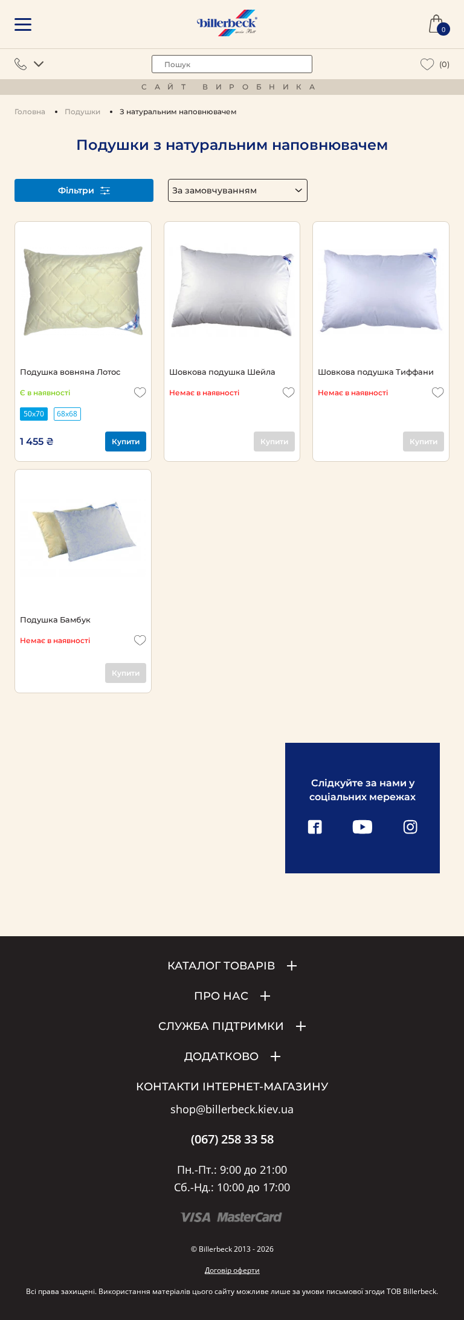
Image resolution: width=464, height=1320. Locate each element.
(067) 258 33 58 (232, 1139)
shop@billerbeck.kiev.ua (232, 1109)
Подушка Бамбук (55, 619)
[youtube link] (362, 828)
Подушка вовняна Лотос (70, 372)
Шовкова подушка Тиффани (376, 372)
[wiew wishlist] (427, 64)
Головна (29, 111)
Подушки (82, 111)
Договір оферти (232, 1270)
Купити (126, 441)
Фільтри (76, 190)
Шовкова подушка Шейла (222, 372)
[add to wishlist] (140, 392)
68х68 (67, 414)
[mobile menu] (22, 24)
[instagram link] (410, 828)
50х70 (34, 414)
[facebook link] (314, 828)
